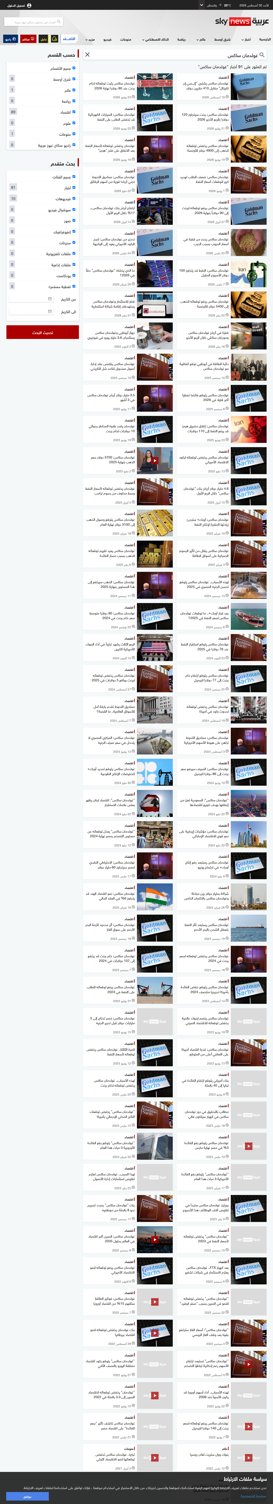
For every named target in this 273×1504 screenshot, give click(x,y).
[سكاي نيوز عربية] (242, 21)
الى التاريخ (68, 311)
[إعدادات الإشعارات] (54, 39)
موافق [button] (27, 1496)
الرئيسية (265, 38)
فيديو (107, 39)
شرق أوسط (222, 39)
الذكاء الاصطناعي (157, 39)
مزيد (92, 39)
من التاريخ (68, 299)
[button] (28, 39)
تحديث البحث (42, 332)
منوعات (125, 39)
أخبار (248, 39)
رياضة (181, 39)
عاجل (44, 38)
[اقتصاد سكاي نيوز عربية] (69, 38)
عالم (203, 39)
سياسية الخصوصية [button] (253, 1495)
